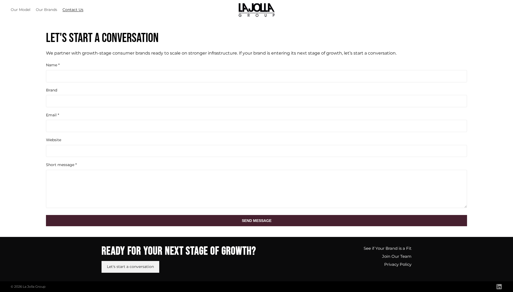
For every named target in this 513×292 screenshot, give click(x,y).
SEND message (256, 220)
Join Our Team (396, 256)
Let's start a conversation (130, 266)
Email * (52, 115)
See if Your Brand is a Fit (387, 248)
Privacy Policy (397, 264)
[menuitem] (20, 10)
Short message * (61, 164)
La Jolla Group (34, 287)
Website (53, 139)
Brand (51, 90)
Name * (53, 65)
